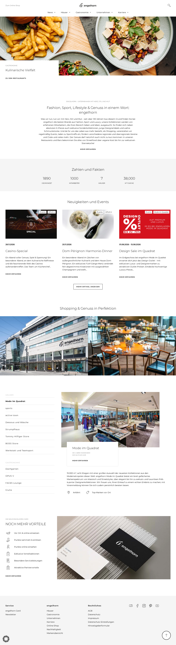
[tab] (30, 398)
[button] (2, 50)
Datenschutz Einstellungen (101, 622)
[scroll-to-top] (166, 635)
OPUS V (51, 212)
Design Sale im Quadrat (137, 251)
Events (43, 212)
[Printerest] (150, 605)
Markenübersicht (55, 633)
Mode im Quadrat (161, 212)
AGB (90, 611)
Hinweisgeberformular (99, 625)
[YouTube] (157, 605)
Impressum (93, 618)
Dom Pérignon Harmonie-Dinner (87, 251)
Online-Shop (53, 625)
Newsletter (11, 614)
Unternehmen (103, 12)
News (50, 12)
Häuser (64, 12)
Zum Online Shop (13, 5)
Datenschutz (94, 614)
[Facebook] (137, 605)
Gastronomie (82, 12)
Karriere (122, 12)
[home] (88, 5)
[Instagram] (144, 605)
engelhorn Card (13, 611)
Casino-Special (17, 251)
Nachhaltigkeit (54, 629)
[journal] (130, 605)
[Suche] (169, 5)
